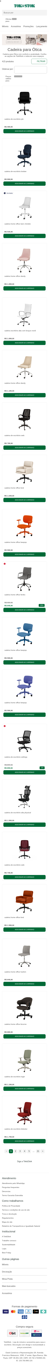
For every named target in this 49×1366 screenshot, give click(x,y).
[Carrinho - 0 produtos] (45, 5)
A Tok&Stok (6, 1236)
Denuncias (6, 1191)
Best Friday (6, 1253)
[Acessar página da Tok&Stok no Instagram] (21, 1167)
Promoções (28, 26)
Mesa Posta (7, 1279)
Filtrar (41, 61)
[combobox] (30, 69)
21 (38, 1151)
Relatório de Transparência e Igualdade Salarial (21, 1226)
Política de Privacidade (11, 1206)
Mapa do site (7, 1222)
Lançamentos (42, 26)
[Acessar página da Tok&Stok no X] (35, 1167)
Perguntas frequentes (10, 1187)
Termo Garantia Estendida (12, 1195)
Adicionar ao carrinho (24, 131)
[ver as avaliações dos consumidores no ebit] (12, 1333)
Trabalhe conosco (9, 1241)
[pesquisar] (43, 12)
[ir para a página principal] (24, 5)
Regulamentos (8, 1218)
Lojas (4, 1249)
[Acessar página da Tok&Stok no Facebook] (14, 1167)
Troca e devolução (9, 1214)
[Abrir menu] (8, 5)
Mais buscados (8, 1286)
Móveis (5, 26)
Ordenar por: (7, 69)
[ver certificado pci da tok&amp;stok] (36, 1333)
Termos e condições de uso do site (16, 1210)
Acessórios (16, 26)
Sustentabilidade (8, 1245)
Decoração (7, 1272)
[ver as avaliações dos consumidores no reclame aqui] (24, 1333)
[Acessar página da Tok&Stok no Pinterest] (28, 1167)
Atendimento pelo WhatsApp (13, 1183)
